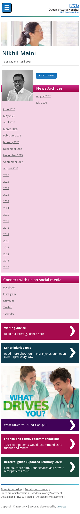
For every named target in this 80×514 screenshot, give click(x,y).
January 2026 (11, 142)
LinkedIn (8, 300)
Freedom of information (15, 493)
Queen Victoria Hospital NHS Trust (51, 8)
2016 (6, 241)
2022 (6, 201)
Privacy (20, 496)
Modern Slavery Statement (47, 493)
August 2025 (10, 168)
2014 (6, 254)
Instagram (9, 294)
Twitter (7, 307)
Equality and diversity (37, 489)
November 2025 (13, 155)
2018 (6, 227)
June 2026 (9, 109)
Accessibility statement (50, 496)
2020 (6, 214)
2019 (6, 221)
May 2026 (9, 116)
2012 (6, 267)
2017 (6, 234)
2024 (6, 188)
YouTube (8, 313)
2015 (6, 247)
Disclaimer (7, 496)
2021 (6, 208)
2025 (6, 181)
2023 (6, 195)
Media (30, 496)
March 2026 (10, 129)
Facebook (9, 287)
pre (61, 506)
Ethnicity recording (11, 489)
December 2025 (13, 149)
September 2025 (13, 162)
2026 (6, 175)
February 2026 (12, 135)
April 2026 (9, 122)
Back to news (46, 75)
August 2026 (43, 96)
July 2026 (41, 102)
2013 (6, 260)
